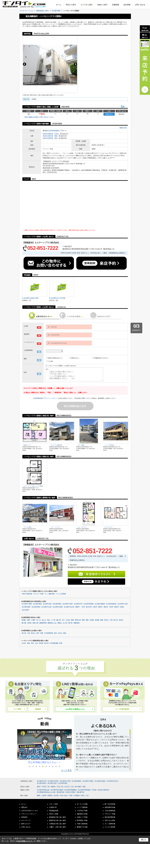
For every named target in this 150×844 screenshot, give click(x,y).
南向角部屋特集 (110, 817)
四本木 (121, 620)
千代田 (44, 786)
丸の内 (66, 786)
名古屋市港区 (26, 607)
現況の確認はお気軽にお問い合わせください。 (40, 117)
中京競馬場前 (48, 633)
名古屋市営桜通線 (84, 790)
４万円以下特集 (82, 810)
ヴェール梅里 (80, 445)
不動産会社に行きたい (101, 358)
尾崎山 (59, 623)
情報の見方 (123, 128)
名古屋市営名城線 (57, 790)
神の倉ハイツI (27, 445)
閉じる (143, 840)
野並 (60, 643)
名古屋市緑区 (51, 131)
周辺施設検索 (53, 810)
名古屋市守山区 (46, 607)
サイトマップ (25, 820)
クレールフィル (108, 527)
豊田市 (100, 607)
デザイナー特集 (38, 594)
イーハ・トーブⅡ (55, 527)
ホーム (58, 5)
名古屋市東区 (37, 604)
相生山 (33, 633)
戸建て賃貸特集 (27, 594)
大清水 (68, 620)
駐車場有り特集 (82, 820)
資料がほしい (75, 358)
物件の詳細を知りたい (55, 358)
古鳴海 (29, 623)
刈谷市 (95, 607)
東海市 (106, 607)
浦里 (28, 620)
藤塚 (72, 620)
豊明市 (116, 607)
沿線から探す (102, 5)
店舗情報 (115, 5)
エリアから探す (87, 5)
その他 (50, 361)
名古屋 (56, 795)
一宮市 (83, 607)
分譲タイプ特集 (82, 817)
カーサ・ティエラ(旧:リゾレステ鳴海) (33, 486)
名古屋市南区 (36, 607)
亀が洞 (58, 620)
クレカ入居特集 (61, 594)
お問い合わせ (140, 5)
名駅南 (53, 786)
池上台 (44, 620)
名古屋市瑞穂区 (100, 604)
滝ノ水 (38, 620)
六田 (111, 620)
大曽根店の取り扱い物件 (57, 824)
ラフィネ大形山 (28, 527)
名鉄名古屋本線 (48, 134)
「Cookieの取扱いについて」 (24, 841)
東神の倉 (35, 623)
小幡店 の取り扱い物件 (57, 827)
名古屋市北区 (47, 604)
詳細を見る (109, 114)
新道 (84, 786)
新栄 (38, 786)
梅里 (101, 620)
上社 (87, 795)
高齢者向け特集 (82, 814)
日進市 (122, 607)
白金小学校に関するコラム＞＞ (44, 762)
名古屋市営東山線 (43, 790)
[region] (103, 749)
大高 (28, 633)
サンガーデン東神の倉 (56, 445)
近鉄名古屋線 (70, 792)
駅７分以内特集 (110, 804)
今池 (58, 786)
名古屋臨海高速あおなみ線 (46, 792)
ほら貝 (65, 623)
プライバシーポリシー (50, 398)
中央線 (94, 790)
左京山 (56, 134)
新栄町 (50, 795)
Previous (24, 64)
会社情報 (126, 5)
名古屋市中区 (78, 604)
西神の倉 (78, 620)
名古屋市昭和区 (89, 604)
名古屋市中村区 (67, 604)
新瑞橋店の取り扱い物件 (57, 817)
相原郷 (97, 620)
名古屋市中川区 (122, 604)
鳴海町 (24, 620)
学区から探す (71, 5)
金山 (65, 795)
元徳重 (92, 620)
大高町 (33, 620)
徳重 (87, 620)
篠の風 (24, 623)
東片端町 (78, 786)
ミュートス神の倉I (109, 445)
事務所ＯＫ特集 (82, 827)
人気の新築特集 (110, 810)
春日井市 (89, 607)
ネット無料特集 (49, 594)
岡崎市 (77, 607)
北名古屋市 (25, 610)
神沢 (37, 633)
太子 (63, 620)
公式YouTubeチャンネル (29, 810)
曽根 (57, 131)
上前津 (43, 795)
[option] (44, 746)
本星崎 (41, 643)
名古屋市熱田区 (111, 604)
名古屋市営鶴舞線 (70, 790)
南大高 (24, 633)
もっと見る (66, 770)
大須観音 (76, 795)
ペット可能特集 (82, 807)
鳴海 (55, 136)
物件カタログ (25, 824)
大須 (72, 786)
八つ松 (53, 620)
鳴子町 (70, 623)
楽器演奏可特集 (110, 807)
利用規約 (37, 398)
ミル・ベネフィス (82, 527)
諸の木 (115, 620)
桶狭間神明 (43, 623)
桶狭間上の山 (52, 623)
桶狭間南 (77, 623)
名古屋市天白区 (69, 607)
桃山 (48, 620)
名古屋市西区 (57, 604)
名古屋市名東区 (58, 607)
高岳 (82, 795)
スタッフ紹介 (53, 804)
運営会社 (24, 807)
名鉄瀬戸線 (80, 792)
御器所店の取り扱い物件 (57, 820)
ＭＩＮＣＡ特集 (82, 804)
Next (75, 64)
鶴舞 (38, 795)
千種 (70, 795)
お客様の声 (53, 807)
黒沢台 (106, 620)
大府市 (111, 607)
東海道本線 (61, 792)
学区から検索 (53, 814)
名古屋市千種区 (27, 604)
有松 (55, 138)
